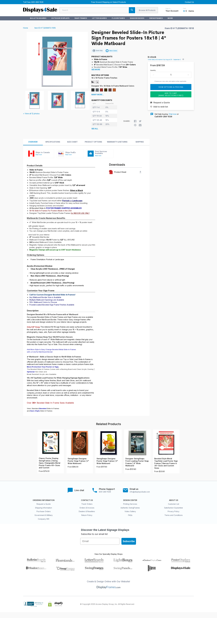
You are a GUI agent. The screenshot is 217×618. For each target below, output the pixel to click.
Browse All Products (147, 10)
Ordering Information (44, 500)
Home (25, 28)
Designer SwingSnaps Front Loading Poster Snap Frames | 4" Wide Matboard (137, 462)
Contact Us (189, 2)
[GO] (132, 10)
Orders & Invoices (86, 508)
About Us (173, 500)
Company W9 (43, 519)
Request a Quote (44, 504)
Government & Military (44, 515)
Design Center (130, 500)
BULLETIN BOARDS (38, 18)
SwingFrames (156, 18)
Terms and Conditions (174, 515)
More (170, 18)
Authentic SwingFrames (130, 508)
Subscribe (129, 541)
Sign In (168, 8)
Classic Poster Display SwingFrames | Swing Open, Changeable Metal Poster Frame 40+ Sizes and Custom (49, 463)
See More (95, 70)
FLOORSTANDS (118, 18)
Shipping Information (43, 508)
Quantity (153, 70)
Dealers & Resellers (87, 511)
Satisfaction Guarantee (173, 508)
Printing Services (130, 504)
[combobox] (97, 10)
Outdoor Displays (60, 18)
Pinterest (181, 604)
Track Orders (86, 504)
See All (94, 129)
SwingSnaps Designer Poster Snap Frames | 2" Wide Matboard (78, 461)
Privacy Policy (173, 511)
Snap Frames (80, 18)
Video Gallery (130, 511)
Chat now (172, 114)
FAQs (130, 515)
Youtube (192, 604)
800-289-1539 (37, 2)
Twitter (175, 604)
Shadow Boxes (137, 18)
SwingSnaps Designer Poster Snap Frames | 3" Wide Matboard (107, 461)
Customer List (173, 504)
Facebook (170, 604)
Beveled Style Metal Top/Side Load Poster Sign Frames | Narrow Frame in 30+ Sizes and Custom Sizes (166, 463)
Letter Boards (99, 18)
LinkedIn (186, 604)
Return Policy (86, 515)
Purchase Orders (44, 511)
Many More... (97, 95)
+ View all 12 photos (31, 113)
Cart (184, 8)
